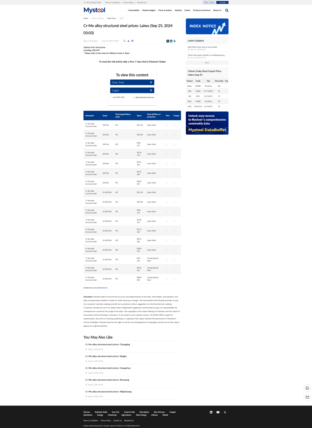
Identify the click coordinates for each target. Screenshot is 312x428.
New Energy (141, 415)
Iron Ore (115, 412)
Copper (173, 412)
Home (85, 18)
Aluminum (87, 415)
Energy (100, 415)
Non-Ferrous (159, 412)
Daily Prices (111, 18)
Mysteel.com (142, 2)
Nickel (165, 415)
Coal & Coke (129, 412)
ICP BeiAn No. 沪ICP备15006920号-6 (128, 426)
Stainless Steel (101, 412)
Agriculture (126, 415)
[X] (167, 41)
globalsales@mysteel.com (145, 97)
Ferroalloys (144, 412)
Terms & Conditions (113, 2)
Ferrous (86, 412)
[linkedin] (171, 41)
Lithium (154, 415)
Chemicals (112, 415)
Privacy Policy (128, 2)
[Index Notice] (207, 26)
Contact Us (117, 420)
